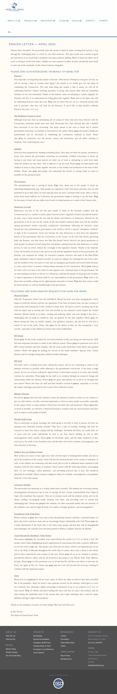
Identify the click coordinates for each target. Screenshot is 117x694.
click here (34, 109)
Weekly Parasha (11, 652)
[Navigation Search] (9, 28)
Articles (63, 636)
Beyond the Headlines (41, 639)
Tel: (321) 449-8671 (95, 643)
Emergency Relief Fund (42, 643)
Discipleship (37, 636)
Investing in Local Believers (43, 649)
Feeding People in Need (42, 646)
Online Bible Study (67, 643)
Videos (63, 646)
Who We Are (10, 636)
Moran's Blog (11, 649)
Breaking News (66, 659)
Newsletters (65, 639)
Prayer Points (65, 656)
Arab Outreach (38, 653)
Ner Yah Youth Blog (13, 656)
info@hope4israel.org (96, 665)
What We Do (10, 639)
